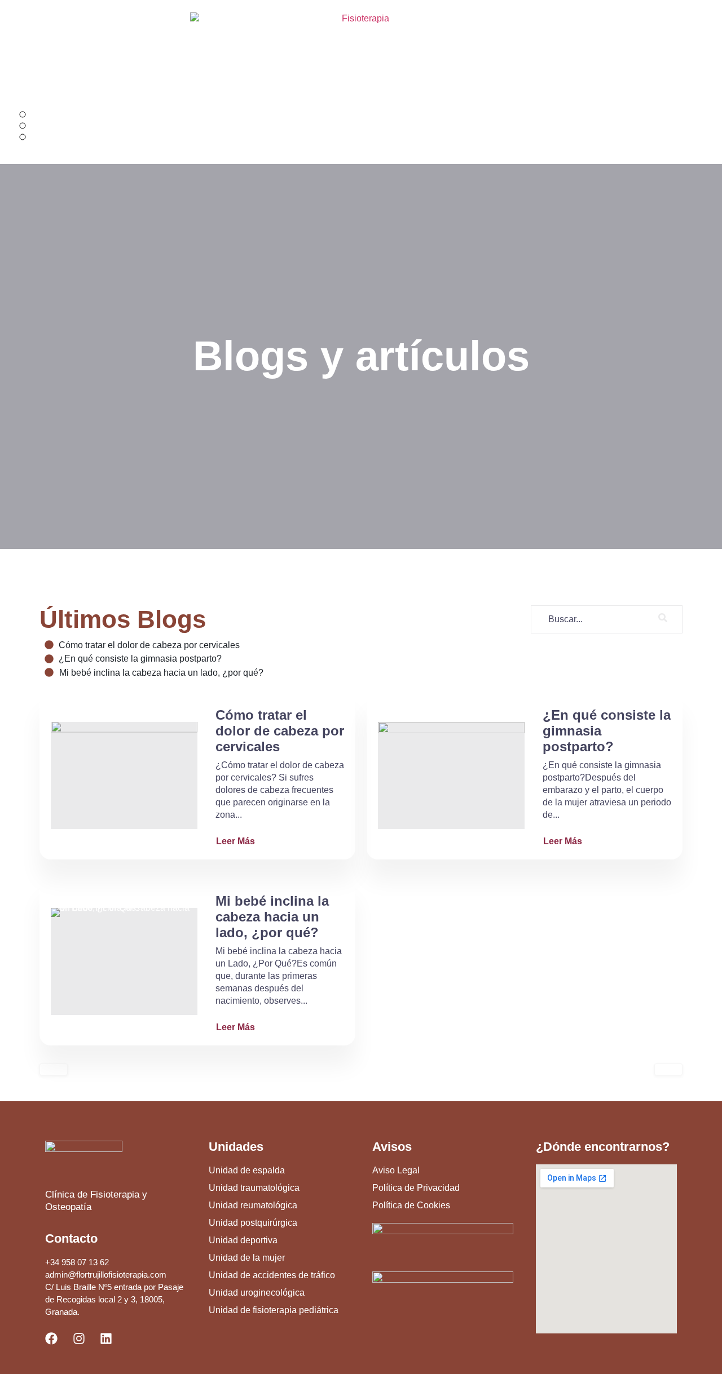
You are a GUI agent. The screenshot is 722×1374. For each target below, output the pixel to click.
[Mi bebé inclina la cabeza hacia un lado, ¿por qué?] (124, 961)
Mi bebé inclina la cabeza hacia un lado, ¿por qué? (272, 916)
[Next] (668, 1069)
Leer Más (235, 841)
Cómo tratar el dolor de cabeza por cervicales (279, 730)
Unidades (236, 1147)
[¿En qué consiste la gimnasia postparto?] (451, 775)
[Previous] (53, 1069)
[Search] (663, 619)
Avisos (392, 1147)
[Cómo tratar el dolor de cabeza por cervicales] (124, 775)
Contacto (71, 1238)
